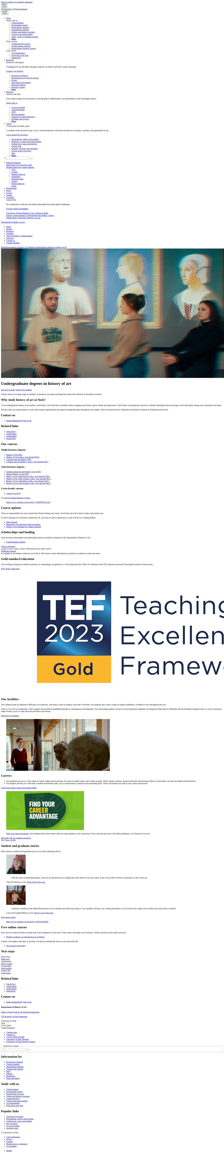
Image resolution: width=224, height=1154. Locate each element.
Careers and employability (17, 1101)
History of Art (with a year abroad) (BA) (22, 457)
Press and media (12, 1078)
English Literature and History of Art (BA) (23, 472)
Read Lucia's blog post (43, 913)
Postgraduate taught (14, 1092)
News (8, 191)
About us (10, 238)
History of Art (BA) (14, 455)
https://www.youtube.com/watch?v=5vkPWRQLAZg (28, 502)
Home (3, 247)
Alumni (9, 195)
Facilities (9, 233)
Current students (13, 243)
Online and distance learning (18, 1096)
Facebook (27, 1012)
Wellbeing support (8, 551)
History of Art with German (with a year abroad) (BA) (28, 479)
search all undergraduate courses (17, 498)
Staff (8, 1071)
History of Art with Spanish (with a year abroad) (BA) (28, 483)
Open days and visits (14, 1106)
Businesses (10, 1076)
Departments (11, 188)
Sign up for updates (24, 390)
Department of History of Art (13, 222)
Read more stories (8, 917)
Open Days (11, 431)
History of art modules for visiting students (23, 527)
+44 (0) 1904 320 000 (15, 1037)
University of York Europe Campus (20, 1042)
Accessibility (11, 1146)
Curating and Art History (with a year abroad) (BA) (27, 462)
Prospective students (14, 1062)
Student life (11, 438)
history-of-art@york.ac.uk (12, 1012)
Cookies (9, 1142)
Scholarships (11, 436)
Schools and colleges (14, 1069)
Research (10, 60)
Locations (10, 198)
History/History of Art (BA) (17, 474)
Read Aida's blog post (36, 882)
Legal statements (13, 1137)
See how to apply (8, 390)
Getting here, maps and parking (19, 1121)
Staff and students (13, 163)
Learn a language (8, 546)
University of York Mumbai (17, 1039)
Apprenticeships (12, 1099)
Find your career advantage (17, 834)
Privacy (9, 1139)
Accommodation (13, 1103)
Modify (9, 1151)
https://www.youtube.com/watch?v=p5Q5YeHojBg (27, 922)
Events (9, 193)
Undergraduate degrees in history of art (50, 247)
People (9, 229)
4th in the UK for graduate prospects (16, 838)
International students (15, 1067)
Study (8, 18)
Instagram (35, 1012)
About (8, 124)
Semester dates (12, 1128)
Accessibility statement (23, 2)
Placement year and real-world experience (23, 524)
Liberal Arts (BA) (13, 493)
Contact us (10, 240)
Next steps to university (15, 946)
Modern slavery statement (16, 1144)
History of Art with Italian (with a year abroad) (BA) (27, 481)
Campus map (11, 1032)
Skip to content (7, 2)
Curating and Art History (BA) (18, 459)
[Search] (32, 158)
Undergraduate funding (15, 542)
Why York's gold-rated (10, 569)
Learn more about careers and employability (19, 788)
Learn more (5, 973)
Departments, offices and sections (20, 1119)
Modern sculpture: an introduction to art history (25, 937)
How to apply (6, 964)
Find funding (6, 968)
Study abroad (11, 522)
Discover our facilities (10, 716)
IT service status (12, 1126)
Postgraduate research (15, 1094)
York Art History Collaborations (19, 236)
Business (9, 92)
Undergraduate (12, 1089)
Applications (11, 434)
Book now (5, 959)
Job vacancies (12, 1123)
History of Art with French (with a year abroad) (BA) (28, 476)
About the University (14, 1116)
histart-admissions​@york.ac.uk (18, 421)
